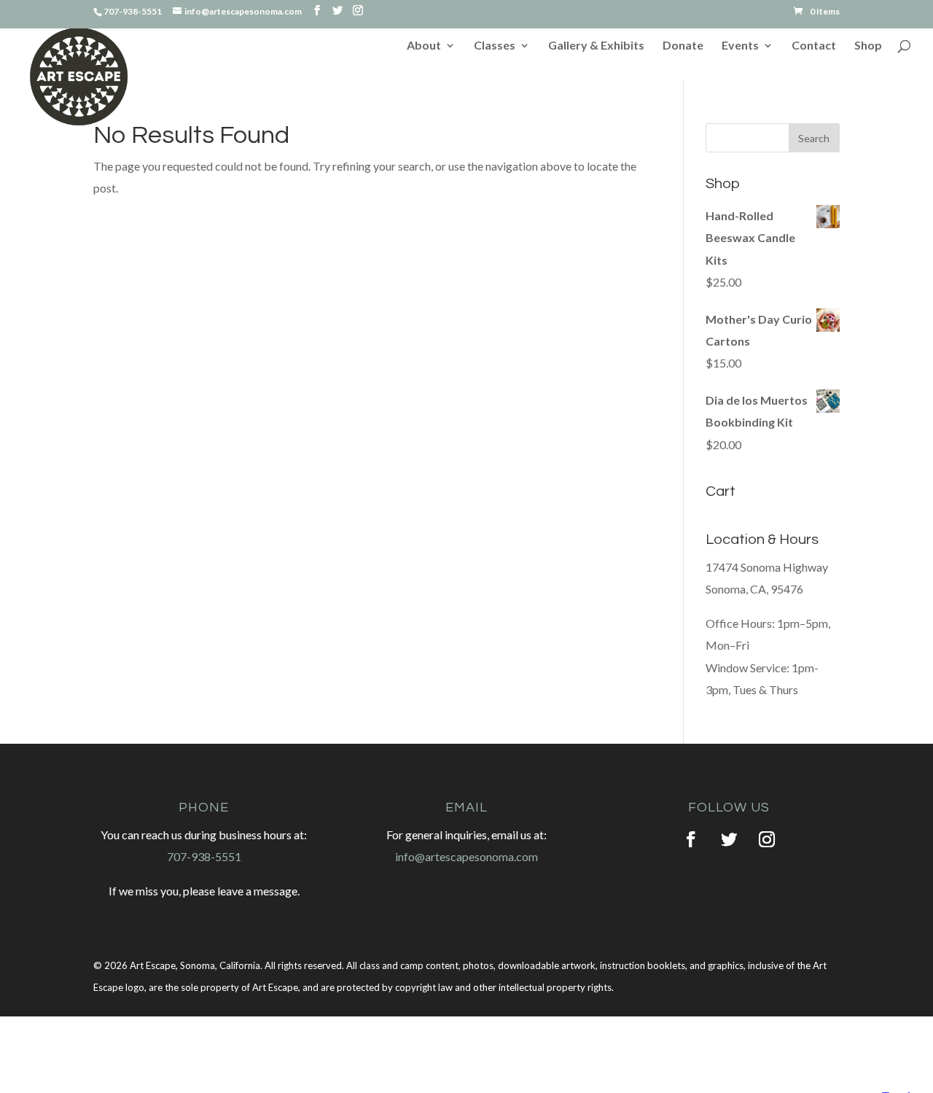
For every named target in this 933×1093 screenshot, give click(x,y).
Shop (868, 46)
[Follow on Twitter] (729, 839)
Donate (683, 46)
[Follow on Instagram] (767, 839)
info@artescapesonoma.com (466, 856)
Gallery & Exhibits (596, 46)
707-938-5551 (204, 856)
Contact (814, 46)
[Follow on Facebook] (691, 839)
